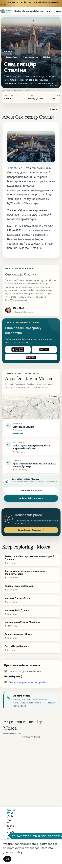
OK (7, 859)
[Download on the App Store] (18, 349)
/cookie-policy (12, 852)
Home (49, 11)
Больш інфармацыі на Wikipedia (27, 682)
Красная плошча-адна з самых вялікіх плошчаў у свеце (34, 465)
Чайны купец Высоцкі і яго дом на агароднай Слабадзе (31, 447)
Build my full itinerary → (31, 498)
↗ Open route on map (31, 490)
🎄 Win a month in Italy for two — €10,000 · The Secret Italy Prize (29, 3)
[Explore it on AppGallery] (31, 357)
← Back (8, 51)
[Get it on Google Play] (44, 349)
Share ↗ (53, 109)
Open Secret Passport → (31, 530)
